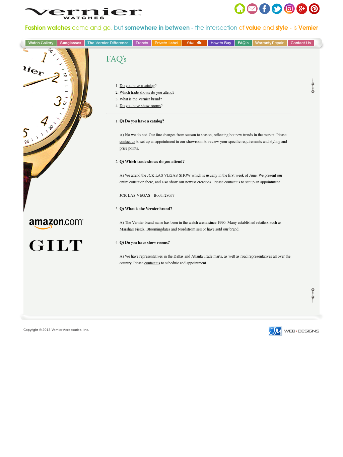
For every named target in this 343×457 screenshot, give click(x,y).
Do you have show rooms (140, 105)
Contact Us (301, 43)
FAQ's (243, 43)
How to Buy (221, 43)
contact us (127, 141)
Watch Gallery (41, 43)
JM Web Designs (294, 331)
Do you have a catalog (137, 85)
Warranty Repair (269, 43)
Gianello (195, 43)
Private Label (167, 43)
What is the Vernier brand (140, 98)
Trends (142, 43)
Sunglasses (71, 43)
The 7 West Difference (108, 43)
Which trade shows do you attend (146, 92)
